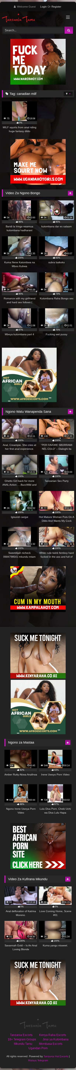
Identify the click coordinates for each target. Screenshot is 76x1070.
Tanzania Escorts (21, 1034)
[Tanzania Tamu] (31, 18)
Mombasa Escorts (50, 1043)
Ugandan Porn (38, 1048)
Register (56, 6)
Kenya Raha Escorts (52, 1034)
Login (43, 6)
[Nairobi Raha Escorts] (38, 83)
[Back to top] (65, 1059)
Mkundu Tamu (23, 1043)
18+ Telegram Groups (22, 1039)
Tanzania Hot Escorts (56, 1056)
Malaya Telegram (38, 1060)
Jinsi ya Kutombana (55, 1039)
